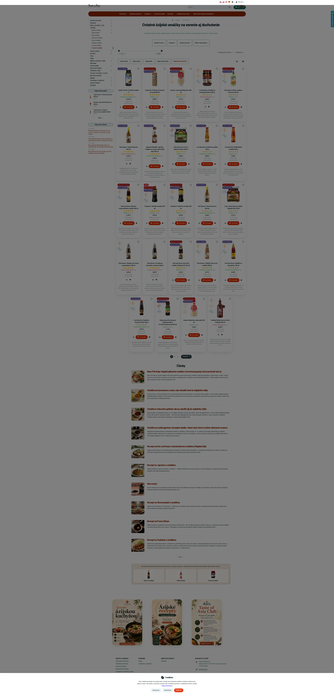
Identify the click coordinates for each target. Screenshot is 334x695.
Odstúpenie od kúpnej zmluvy (125, 671)
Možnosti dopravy (121, 666)
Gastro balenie (95, 83)
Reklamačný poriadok (122, 669)
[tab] (237, 61)
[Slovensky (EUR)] (223, 2)
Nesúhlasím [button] (167, 690)
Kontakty (163, 661)
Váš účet (240, 2)
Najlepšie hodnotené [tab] (180, 61)
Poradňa (141, 658)
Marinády (93, 63)
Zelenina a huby (95, 70)
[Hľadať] (230, 7)
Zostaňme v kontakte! (145, 664)
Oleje (92, 58)
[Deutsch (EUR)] (229, 2)
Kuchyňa (93, 85)
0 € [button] (240, 7)
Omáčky (92, 28)
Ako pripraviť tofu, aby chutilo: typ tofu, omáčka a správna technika (100, 152)
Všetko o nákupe (122, 658)
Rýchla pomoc (203, 669)
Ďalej (99, 118)
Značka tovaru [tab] (159, 43)
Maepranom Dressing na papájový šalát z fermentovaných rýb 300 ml (168, 322)
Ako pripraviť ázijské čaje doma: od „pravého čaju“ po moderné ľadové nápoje (100, 146)
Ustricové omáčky (97, 38)
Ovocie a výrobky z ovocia (99, 73)
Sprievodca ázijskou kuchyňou (203, 14)
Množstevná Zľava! (226, 52)
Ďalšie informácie (167, 686)
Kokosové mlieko (96, 68)
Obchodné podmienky (122, 661)
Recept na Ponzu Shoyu (158, 521)
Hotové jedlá (94, 66)
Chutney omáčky (97, 43)
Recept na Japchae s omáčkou (161, 465)
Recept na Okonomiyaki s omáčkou (163, 502)
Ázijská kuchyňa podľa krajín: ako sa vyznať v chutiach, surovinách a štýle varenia (99, 132)
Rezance (93, 23)
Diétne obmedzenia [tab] (201, 43)
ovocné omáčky (96, 45)
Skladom (240, 52)
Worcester (152, 483)
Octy (91, 56)
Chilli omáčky (96, 33)
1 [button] (172, 357)
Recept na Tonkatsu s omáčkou (161, 540)
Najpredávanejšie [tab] (163, 61)
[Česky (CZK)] (220, 2)
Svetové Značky (159, 14)
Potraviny (122, 14)
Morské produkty (96, 75)
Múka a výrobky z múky (97, 61)
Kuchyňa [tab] (172, 43)
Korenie (92, 53)
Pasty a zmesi (94, 51)
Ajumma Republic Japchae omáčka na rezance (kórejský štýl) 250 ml (154, 149)
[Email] (232, 2)
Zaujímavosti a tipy (183, 14)
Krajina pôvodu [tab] (185, 43)
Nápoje (92, 78)
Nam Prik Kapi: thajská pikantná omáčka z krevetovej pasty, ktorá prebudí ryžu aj (184, 371)
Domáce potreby (135, 14)
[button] (244, 7)
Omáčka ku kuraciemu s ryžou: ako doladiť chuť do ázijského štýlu (177, 390)
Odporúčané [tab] (124, 61)
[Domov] (94, 5)
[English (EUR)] (226, 2)
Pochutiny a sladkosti (97, 80)
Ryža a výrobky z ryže (97, 25)
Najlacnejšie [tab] (137, 61)
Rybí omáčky (95, 35)
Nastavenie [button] (156, 690)
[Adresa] (196, 662)
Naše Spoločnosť (167, 658)
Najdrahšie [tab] (148, 61)
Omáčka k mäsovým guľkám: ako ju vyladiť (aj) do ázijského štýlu (176, 409)
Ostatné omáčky (97, 48)
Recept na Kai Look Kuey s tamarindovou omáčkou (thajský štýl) (176, 446)
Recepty (170, 14)
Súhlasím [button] (178, 690)
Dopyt (140, 661)
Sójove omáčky (96, 30)
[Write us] (196, 669)
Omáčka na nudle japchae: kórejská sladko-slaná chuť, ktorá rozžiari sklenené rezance (187, 427)
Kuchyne (147, 14)
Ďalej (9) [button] (185, 356)
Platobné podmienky (122, 664)
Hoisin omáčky (96, 40)
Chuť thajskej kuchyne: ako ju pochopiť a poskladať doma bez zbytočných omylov (100, 139)
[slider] (119, 51)
